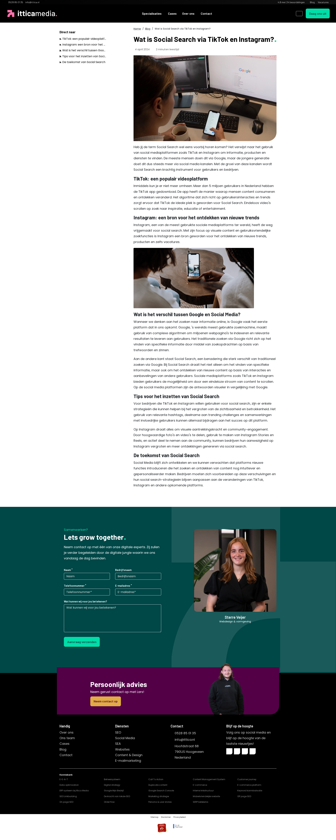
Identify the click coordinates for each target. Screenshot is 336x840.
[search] (299, 13)
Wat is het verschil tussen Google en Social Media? (85, 50)
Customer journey (246, 779)
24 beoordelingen (295, 2)
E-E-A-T (63, 779)
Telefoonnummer (74, 585)
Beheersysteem (112, 779)
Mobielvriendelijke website (206, 796)
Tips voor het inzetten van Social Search (85, 56)
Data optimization (69, 784)
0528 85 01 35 (185, 733)
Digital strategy (112, 784)
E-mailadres (122, 585)
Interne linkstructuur (203, 790)
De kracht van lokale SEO (117, 796)
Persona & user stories (160, 801)
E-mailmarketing (128, 760)
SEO (118, 732)
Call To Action (155, 779)
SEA (118, 743)
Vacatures (323, 2)
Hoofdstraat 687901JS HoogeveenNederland (189, 752)
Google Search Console (161, 790)
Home (137, 28)
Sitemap (154, 817)
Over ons (66, 732)
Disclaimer (166, 817)
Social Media (125, 738)
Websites (122, 749)
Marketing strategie (158, 796)
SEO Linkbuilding (68, 796)
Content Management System (209, 779)
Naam (67, 569)
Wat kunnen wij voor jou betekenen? (85, 601)
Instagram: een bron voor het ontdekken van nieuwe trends (85, 45)
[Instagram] (245, 751)
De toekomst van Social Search (83, 62)
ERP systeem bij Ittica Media (74, 790)
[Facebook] (229, 751)
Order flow (109, 801)
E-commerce (200, 784)
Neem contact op (106, 701)
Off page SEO (244, 796)
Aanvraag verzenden (81, 642)
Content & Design (128, 755)
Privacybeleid (179, 817)
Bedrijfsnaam (123, 569)
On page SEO (66, 801)
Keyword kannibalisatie (249, 790)
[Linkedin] (237, 751)
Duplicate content (157, 784)
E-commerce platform (249, 784)
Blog (312, 2)
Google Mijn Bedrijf (114, 790)
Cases (64, 743)
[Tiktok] (253, 751)
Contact (65, 755)
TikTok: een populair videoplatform (85, 39)
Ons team (67, 738)
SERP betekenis (200, 801)
